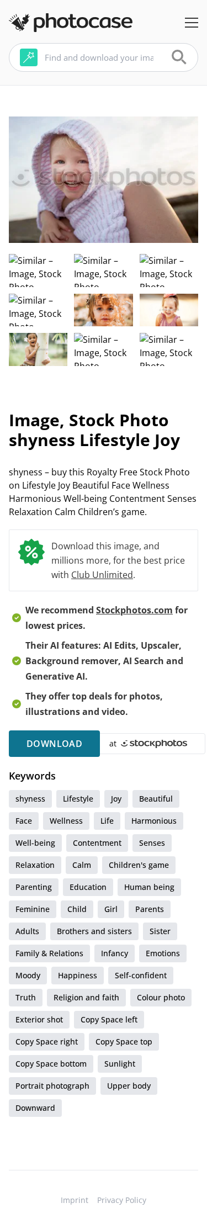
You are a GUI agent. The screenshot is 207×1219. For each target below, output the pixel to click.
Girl (111, 909)
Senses (152, 843)
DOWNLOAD (54, 744)
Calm (81, 865)
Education (88, 887)
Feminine (32, 909)
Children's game (139, 865)
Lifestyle (78, 798)
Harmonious (154, 820)
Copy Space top (123, 1041)
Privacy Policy (121, 1200)
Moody (27, 975)
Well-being (35, 843)
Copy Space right (46, 1041)
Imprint (74, 1200)
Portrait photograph (52, 1085)
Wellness (66, 820)
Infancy (114, 953)
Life (107, 820)
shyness (30, 798)
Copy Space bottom (51, 1063)
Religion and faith (86, 997)
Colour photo (161, 997)
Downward (35, 1108)
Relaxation (35, 865)
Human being (149, 887)
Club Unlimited (102, 575)
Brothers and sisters (94, 931)
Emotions (163, 953)
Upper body (129, 1085)
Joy (116, 798)
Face (23, 820)
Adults (27, 931)
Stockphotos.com (134, 610)
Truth (25, 997)
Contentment (97, 843)
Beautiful (156, 798)
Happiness (77, 975)
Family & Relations (49, 953)
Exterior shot (39, 1019)
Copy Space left (109, 1019)
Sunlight (119, 1063)
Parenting (33, 887)
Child (77, 909)
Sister (160, 931)
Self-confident (141, 975)
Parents (149, 909)
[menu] (191, 23)
